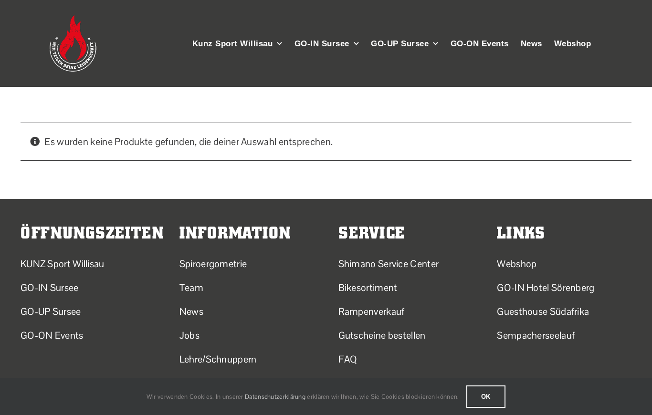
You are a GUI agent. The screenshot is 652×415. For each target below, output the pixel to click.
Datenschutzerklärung (275, 397)
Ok (486, 396)
